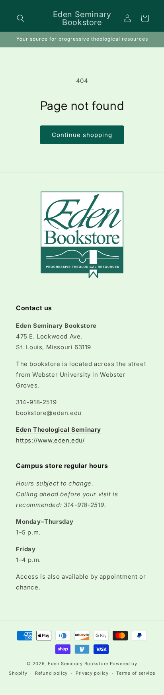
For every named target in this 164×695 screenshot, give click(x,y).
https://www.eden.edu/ (50, 440)
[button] (20, 18)
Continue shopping (82, 135)
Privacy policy (92, 673)
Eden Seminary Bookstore (78, 663)
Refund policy (51, 673)
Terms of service (135, 673)
